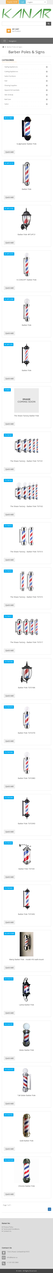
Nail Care (7, 99)
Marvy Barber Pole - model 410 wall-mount (26, 959)
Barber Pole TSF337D (26, 733)
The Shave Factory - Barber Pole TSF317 (26, 642)
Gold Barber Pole (26, 1141)
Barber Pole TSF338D (26, 778)
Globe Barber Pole (26, 1050)
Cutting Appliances (11, 71)
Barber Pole (26, 189)
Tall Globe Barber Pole (26, 1095)
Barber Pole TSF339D (26, 823)
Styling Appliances (11, 67)
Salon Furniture (10, 76)
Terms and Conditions (11, 1229)
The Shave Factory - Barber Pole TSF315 (26, 597)
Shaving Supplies (10, 85)
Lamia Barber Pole (26, 1005)
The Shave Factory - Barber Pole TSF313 (26, 551)
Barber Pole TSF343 (26, 869)
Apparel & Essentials (11, 90)
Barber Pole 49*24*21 (26, 234)
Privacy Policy (8, 1227)
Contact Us (7, 1231)
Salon (6, 104)
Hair (5, 81)
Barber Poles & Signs (14, 47)
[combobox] (34, 2)
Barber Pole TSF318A (26, 687)
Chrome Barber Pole (26, 1186)
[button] (48, 24)
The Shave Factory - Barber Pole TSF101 (26, 461)
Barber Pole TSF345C (26, 914)
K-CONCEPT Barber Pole (26, 280)
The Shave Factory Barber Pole (26, 416)
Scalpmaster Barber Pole (26, 144)
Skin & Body (8, 95)
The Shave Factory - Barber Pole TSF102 (26, 506)
